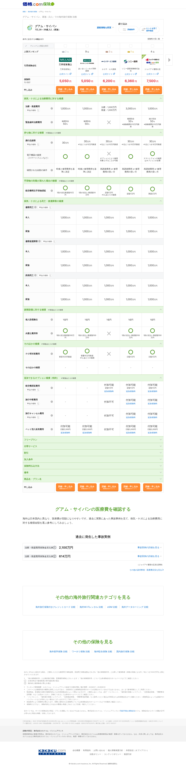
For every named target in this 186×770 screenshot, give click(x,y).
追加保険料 (109, 391)
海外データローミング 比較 (135, 607)
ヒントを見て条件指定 (151, 29)
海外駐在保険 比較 (103, 651)
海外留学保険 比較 (58, 651)
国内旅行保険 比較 (125, 651)
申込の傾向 (31, 110)
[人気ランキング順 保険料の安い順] (155, 39)
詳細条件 (131, 29)
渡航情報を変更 (104, 27)
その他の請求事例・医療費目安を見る (145, 570)
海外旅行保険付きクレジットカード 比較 (55, 607)
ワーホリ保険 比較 (81, 651)
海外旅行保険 (32, 12)
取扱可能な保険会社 (127, 711)
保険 (24, 12)
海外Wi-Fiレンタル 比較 (91, 607)
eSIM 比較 (112, 607)
